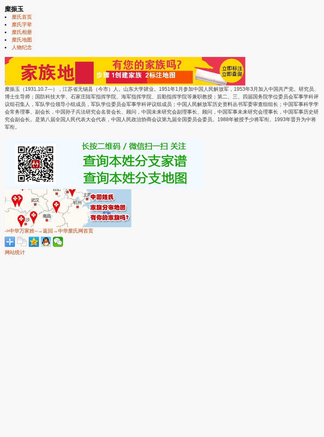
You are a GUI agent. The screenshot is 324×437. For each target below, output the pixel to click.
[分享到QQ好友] (46, 242)
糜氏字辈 (22, 24)
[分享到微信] (58, 242)
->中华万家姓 (19, 231)
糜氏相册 (22, 32)
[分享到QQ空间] (34, 242)
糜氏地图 (22, 39)
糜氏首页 (22, 17)
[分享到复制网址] (22, 242)
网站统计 (15, 252)
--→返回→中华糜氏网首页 (63, 231)
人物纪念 (22, 47)
